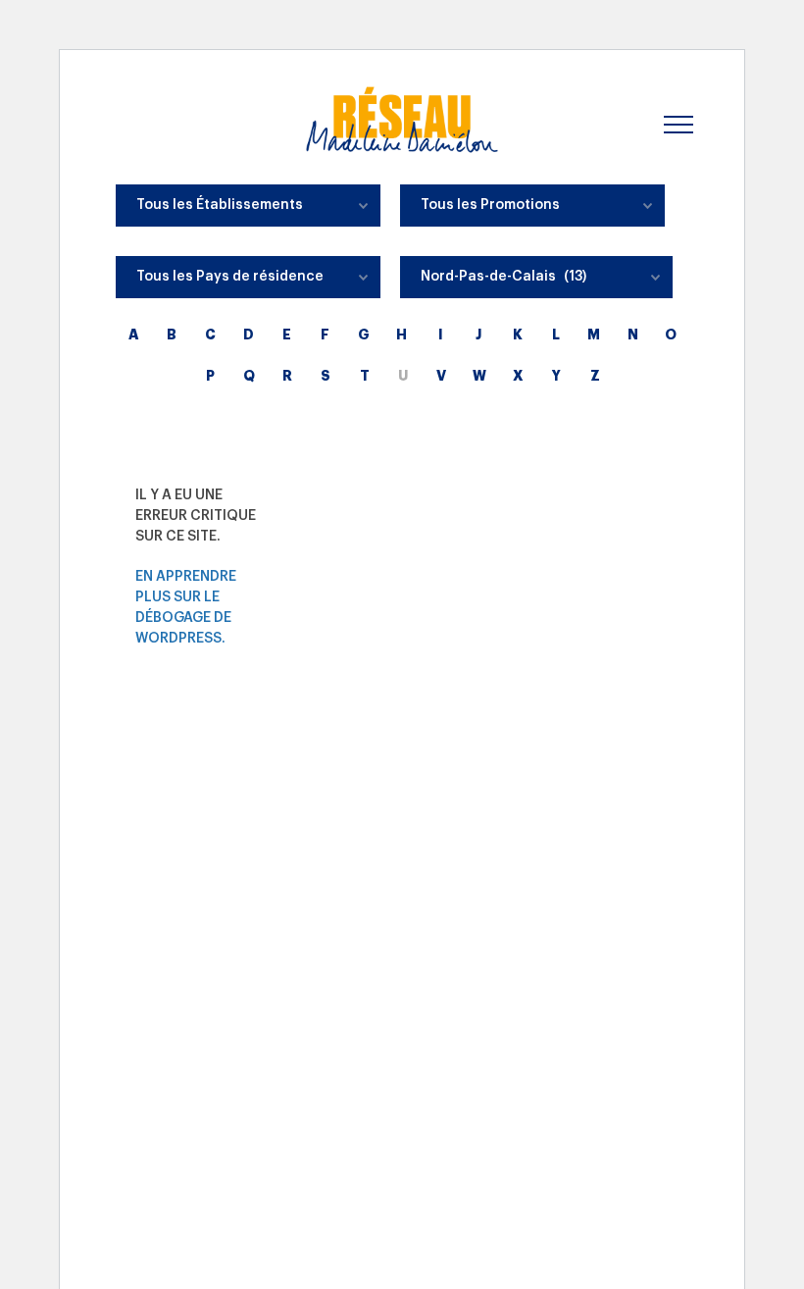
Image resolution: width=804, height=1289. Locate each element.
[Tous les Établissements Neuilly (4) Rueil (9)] (248, 210)
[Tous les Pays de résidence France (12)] (248, 282)
